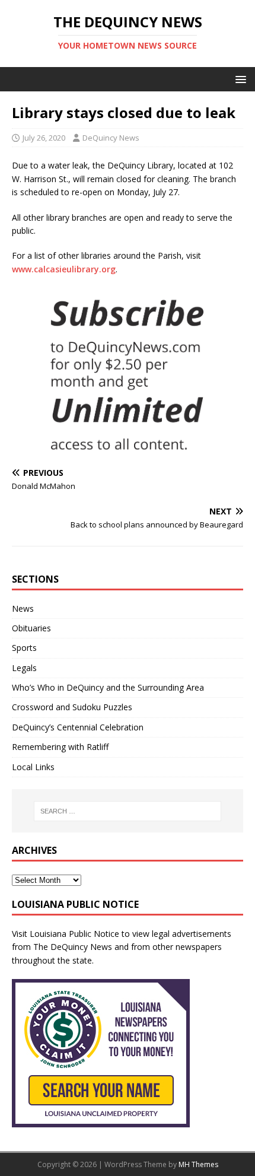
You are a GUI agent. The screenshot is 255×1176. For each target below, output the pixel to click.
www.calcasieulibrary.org (64, 269)
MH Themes (198, 1164)
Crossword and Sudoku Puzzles (72, 707)
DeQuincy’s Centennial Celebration (78, 727)
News (23, 608)
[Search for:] (128, 811)
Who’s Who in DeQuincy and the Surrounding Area (108, 687)
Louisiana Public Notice (74, 933)
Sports (24, 647)
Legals (24, 667)
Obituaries (31, 628)
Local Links (33, 767)
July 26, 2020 (44, 137)
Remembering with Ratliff (60, 746)
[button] (238, 78)
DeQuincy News (110, 137)
